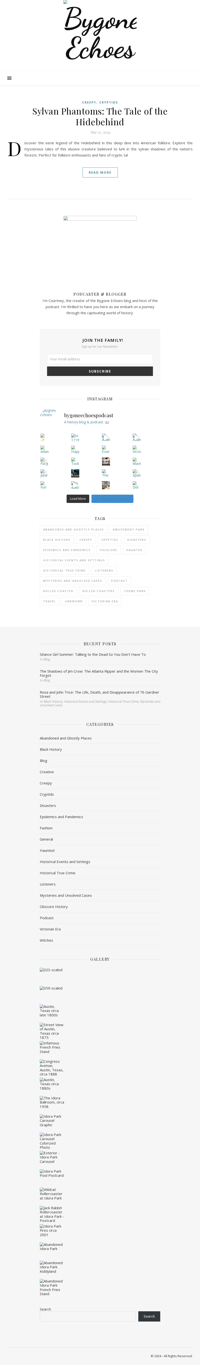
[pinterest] (108, 5)
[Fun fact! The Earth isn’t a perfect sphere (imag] (44, 485)
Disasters (136, 540)
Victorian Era (105, 601)
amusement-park (129, 529)
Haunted (134, 550)
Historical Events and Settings (74, 560)
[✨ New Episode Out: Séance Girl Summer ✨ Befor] (44, 438)
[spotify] (95, 5)
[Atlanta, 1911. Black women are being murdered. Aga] (137, 438)
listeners (104, 570)
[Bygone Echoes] (100, 36)
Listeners (48, 884)
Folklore (108, 550)
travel (49, 601)
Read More (100, 172)
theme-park (135, 591)
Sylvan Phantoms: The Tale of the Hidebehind (100, 116)
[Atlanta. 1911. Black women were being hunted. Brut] (106, 438)
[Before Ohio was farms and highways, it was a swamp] (106, 462)
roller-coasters (98, 591)
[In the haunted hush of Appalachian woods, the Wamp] (75, 473)
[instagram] (102, 5)
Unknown (74, 601)
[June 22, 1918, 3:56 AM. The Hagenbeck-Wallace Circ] (44, 473)
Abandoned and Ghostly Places (73, 529)
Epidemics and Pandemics (67, 550)
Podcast (47, 917)
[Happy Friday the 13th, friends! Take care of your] (75, 450)
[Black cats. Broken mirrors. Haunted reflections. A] (137, 462)
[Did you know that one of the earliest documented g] (137, 485)
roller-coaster (58, 591)
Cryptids (108, 102)
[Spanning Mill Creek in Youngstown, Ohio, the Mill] (137, 473)
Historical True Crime (64, 570)
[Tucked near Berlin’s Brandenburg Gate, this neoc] (75, 462)
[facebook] (88, 5)
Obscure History (54, 906)
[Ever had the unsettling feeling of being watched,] (106, 450)
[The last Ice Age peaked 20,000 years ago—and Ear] (106, 473)
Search (45, 1309)
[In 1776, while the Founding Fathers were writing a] (75, 438)
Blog (43, 760)
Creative (47, 771)
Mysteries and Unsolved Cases (72, 581)
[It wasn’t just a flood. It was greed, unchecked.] (75, 485)
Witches (46, 940)
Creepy (89, 102)
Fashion (46, 827)
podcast (119, 581)
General (46, 839)
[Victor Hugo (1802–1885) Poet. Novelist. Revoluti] (137, 450)
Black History (56, 540)
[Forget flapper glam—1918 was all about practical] (44, 462)
